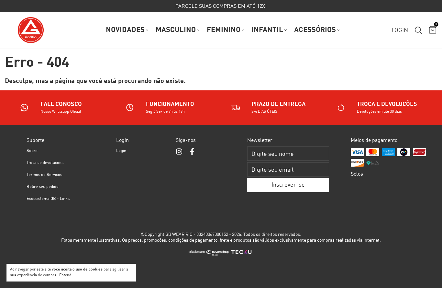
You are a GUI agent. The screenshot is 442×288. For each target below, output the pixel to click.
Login (121, 151)
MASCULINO (176, 30)
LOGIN (400, 30)
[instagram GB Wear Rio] (179, 152)
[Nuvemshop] (209, 255)
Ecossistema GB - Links (48, 199)
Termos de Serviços (44, 175)
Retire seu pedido (43, 187)
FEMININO (223, 30)
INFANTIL (267, 30)
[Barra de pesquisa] (418, 30)
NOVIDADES (125, 30)
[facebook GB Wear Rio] (192, 152)
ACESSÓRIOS (315, 30)
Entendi (65, 275)
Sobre (32, 151)
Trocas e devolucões (45, 163)
